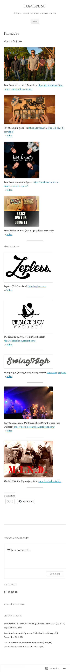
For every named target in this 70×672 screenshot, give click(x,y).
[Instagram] (12, 592)
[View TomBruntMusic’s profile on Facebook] (5, 592)
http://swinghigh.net (56, 372)
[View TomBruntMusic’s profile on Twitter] (9, 592)
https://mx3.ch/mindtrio (49, 481)
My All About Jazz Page (14, 604)
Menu (35, 21)
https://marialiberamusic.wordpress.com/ (34, 427)
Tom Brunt (35, 6)
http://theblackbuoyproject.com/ (20, 341)
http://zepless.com (37, 286)
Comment (55, 573)
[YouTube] (16, 592)
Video (9, 135)
